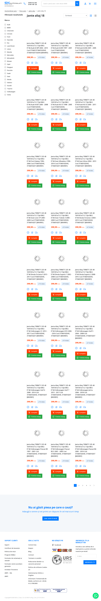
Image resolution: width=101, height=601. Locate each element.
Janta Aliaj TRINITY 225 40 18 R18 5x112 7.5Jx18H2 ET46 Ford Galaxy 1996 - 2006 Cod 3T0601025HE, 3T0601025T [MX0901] (36, 161)
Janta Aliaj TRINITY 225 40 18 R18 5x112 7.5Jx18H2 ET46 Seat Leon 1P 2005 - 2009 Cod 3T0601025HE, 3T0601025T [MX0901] (36, 218)
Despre (30, 548)
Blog (29, 551)
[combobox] (60, 3)
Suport (7, 545)
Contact (31, 555)
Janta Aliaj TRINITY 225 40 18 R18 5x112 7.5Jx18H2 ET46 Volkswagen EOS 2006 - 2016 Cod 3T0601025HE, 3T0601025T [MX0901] (61, 331)
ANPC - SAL (8, 573)
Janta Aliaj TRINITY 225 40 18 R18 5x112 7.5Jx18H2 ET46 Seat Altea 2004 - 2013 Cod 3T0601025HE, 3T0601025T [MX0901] (85, 161)
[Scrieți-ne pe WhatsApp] (96, 596)
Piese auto (22, 11)
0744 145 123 (32, 4)
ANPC (6, 576)
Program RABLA (10, 555)
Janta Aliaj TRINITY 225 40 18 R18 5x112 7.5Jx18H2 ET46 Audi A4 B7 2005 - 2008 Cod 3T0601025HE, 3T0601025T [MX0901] (37, 104)
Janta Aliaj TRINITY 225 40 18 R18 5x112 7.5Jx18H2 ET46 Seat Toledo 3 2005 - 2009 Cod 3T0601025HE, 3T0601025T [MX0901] (61, 218)
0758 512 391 (32, 3)
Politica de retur (10, 551)
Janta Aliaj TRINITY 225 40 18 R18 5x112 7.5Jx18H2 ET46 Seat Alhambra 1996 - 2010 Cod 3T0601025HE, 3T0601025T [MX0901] (61, 161)
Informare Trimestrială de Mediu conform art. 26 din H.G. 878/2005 (37, 581)
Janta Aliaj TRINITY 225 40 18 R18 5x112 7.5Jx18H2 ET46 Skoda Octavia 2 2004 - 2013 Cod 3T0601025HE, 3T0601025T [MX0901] (85, 218)
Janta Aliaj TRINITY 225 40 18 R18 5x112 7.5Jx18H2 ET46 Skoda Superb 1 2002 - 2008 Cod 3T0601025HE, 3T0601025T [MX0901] (61, 274)
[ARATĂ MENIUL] (95, 3)
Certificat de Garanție (12, 548)
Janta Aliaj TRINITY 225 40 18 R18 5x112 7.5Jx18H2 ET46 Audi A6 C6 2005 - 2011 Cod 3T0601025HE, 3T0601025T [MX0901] (85, 104)
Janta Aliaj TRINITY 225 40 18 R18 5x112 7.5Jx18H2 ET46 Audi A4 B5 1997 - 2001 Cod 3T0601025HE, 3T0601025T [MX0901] (61, 48)
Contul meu (32, 545)
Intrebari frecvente (11, 570)
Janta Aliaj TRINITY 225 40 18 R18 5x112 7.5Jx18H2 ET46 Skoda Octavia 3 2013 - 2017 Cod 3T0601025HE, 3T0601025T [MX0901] (37, 274)
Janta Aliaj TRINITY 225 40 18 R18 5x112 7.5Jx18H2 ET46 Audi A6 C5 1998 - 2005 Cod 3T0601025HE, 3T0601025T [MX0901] (61, 104)
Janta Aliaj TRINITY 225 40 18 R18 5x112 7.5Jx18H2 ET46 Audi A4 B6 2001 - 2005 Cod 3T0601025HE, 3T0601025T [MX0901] (85, 48)
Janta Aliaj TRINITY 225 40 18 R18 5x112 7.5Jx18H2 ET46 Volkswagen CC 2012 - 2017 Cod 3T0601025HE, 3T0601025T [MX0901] (37, 331)
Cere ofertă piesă (50, 518)
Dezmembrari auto (11, 11)
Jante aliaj (32, 11)
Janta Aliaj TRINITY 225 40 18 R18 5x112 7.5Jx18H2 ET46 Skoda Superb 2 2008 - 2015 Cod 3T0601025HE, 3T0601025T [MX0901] (85, 274)
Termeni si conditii (34, 558)
